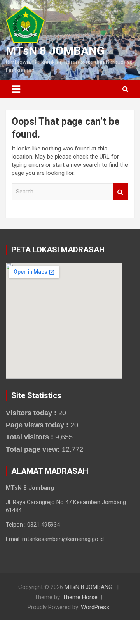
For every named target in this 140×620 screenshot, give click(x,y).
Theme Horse (80, 597)
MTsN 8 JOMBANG (55, 50)
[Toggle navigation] (16, 89)
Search (120, 191)
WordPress (95, 607)
